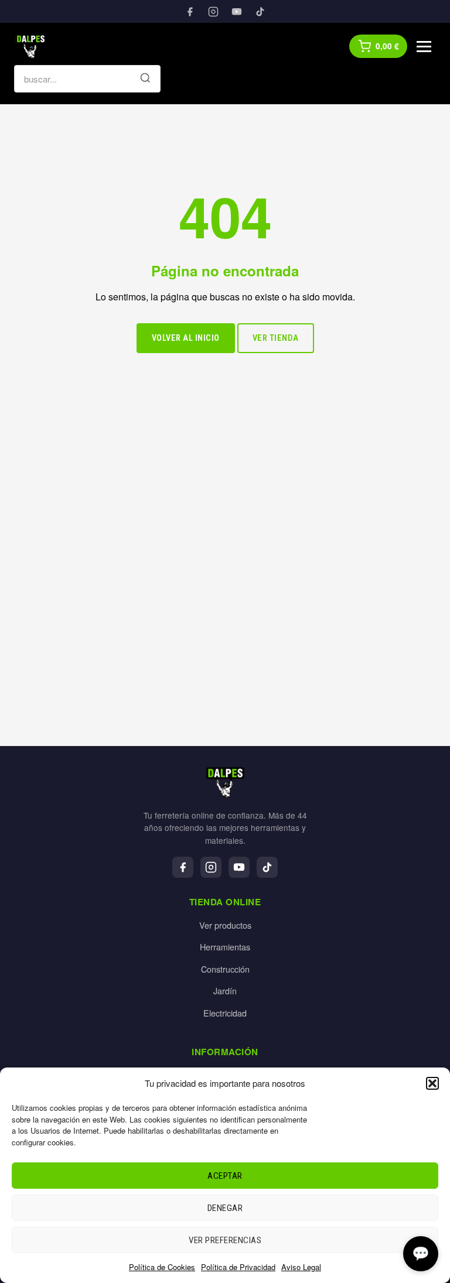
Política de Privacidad (238, 1266)
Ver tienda (276, 338)
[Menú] (424, 46)
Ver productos (225, 925)
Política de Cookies (162, 1266)
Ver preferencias (225, 1240)
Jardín (225, 990)
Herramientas (225, 946)
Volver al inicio (186, 338)
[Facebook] (190, 12)
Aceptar (225, 1176)
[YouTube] (237, 12)
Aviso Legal (301, 1266)
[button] (432, 1083)
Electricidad (225, 1013)
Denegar (225, 1208)
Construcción (225, 969)
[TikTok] (260, 12)
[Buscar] (145, 79)
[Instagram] (213, 12)
